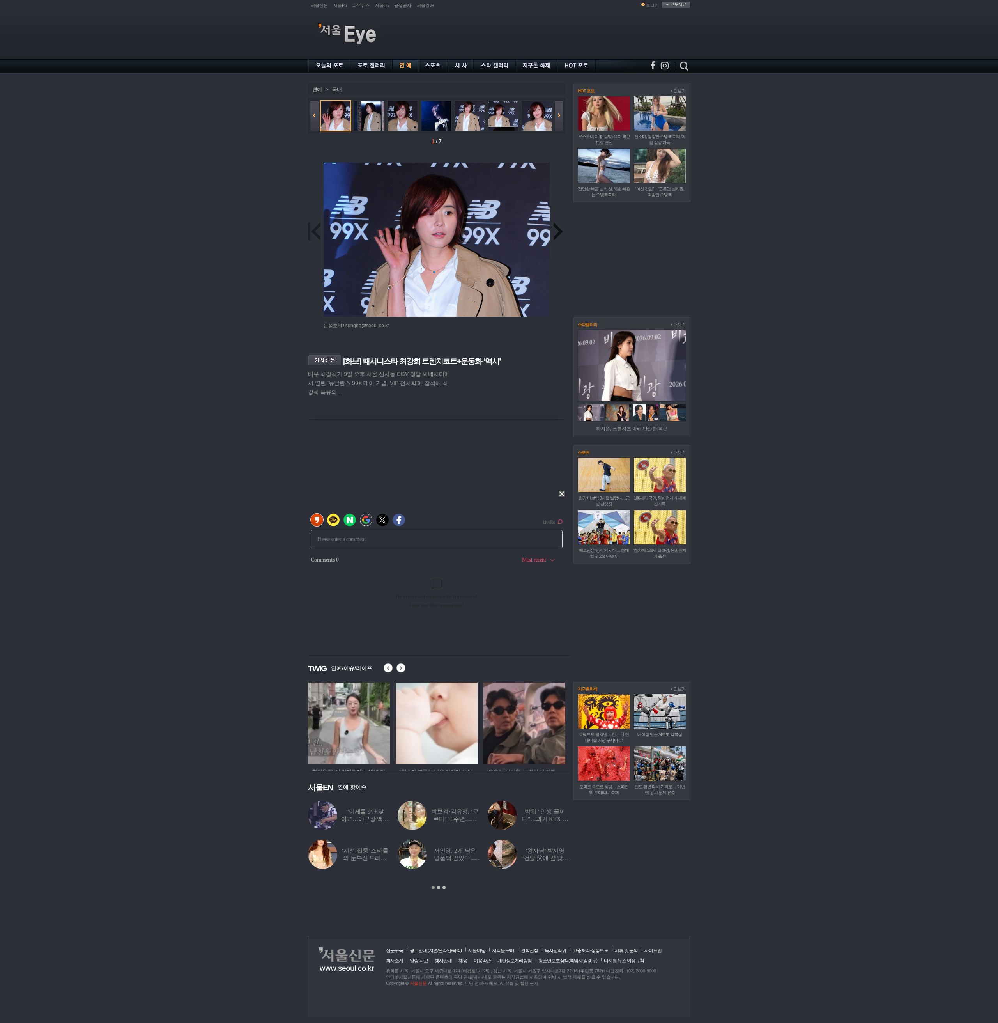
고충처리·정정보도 (590, 950)
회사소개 (394, 960)
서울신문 (319, 5)
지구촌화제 (587, 688)
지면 (433, 950)
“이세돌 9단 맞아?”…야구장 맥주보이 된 (365, 819)
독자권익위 (555, 950)
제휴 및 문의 (626, 950)
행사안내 (443, 960)
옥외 (456, 950)
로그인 (652, 5)
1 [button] (433, 887)
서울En (382, 5)
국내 (337, 89)
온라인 (444, 950)
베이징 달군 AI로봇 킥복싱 (659, 734)
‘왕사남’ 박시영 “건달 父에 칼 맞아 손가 (545, 858)
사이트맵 (653, 950)
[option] (349, 722)
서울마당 (476, 950)
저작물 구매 (503, 950)
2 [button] (438, 887)
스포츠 (583, 452)
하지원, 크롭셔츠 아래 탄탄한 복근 (631, 428)
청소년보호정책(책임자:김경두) (567, 960)
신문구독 (394, 950)
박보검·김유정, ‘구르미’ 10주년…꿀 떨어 (454, 819)
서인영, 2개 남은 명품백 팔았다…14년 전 (455, 858)
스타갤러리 (587, 324)
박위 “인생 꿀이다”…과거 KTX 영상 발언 (545, 819)
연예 (317, 89)
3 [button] (444, 887)
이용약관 (482, 960)
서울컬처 (425, 5)
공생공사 (402, 5)
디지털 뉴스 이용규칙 (624, 960)
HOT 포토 (586, 91)
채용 (462, 960)
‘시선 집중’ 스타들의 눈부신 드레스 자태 (365, 858)
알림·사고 (419, 960)
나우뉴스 (361, 5)
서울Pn (340, 5)
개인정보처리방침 (514, 960)
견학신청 (529, 950)
